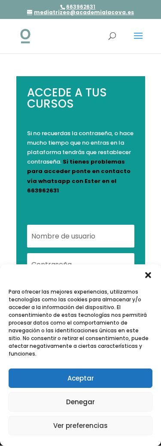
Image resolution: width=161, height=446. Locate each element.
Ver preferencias (80, 425)
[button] (148, 275)
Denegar (80, 401)
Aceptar (80, 378)
